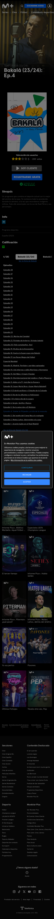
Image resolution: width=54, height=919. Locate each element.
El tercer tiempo (9, 573)
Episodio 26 (8, 320)
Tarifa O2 (30, 849)
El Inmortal (31, 764)
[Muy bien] (25, 158)
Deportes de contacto (10, 842)
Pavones (32, 665)
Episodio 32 (8, 295)
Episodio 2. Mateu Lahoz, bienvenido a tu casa (22, 420)
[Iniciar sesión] (49, 6)
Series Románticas (8, 783)
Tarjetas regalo (32, 852)
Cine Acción (6, 764)
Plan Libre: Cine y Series (35, 833)
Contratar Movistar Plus (35, 826)
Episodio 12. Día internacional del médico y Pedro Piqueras (27, 378)
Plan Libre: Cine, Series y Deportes (39, 829)
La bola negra (32, 754)
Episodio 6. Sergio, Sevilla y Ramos (17, 403)
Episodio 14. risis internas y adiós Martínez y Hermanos (25, 370)
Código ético (31, 823)
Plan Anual (31, 842)
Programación (7, 856)
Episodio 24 (8, 328)
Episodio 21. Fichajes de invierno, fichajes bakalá (23, 341)
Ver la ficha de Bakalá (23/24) (15, 430)
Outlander (30, 770)
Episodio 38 (8, 270)
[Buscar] (22, 6)
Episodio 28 (8, 311)
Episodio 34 (8, 286)
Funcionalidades (33, 813)
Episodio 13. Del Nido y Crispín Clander (19, 374)
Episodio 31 (7, 299)
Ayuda (27, 876)
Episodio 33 (8, 291)
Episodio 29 (8, 307)
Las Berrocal (31, 774)
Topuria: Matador (8, 839)
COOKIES (47, 899)
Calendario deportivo (42, 12)
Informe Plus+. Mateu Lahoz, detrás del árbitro (39, 620)
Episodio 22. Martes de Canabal (16, 336)
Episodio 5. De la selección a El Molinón (19, 407)
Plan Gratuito (31, 839)
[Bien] (22, 158)
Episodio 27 (8, 315)
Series (5, 12)
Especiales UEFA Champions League (37, 529)
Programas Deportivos (35, 790)
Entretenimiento (8, 793)
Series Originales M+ (9, 780)
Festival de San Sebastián (36, 783)
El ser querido (32, 751)
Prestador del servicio (12, 899)
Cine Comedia (7, 760)
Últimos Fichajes (9, 709)
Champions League (9, 813)
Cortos (4, 767)
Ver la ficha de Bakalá (28, 261)
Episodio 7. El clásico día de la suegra (18, 399)
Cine (14, 12)
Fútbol (23, 12)
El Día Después (7, 823)
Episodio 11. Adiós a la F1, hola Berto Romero (21, 382)
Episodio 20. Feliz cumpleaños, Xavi (17, 345)
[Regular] (19, 158)
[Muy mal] (13, 158)
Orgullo (4, 796)
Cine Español (6, 757)
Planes (29, 836)
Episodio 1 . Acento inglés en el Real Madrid (21, 424)
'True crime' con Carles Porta (37, 780)
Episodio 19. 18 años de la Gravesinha (18, 349)
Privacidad (37, 899)
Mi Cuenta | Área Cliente (35, 816)
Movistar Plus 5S (32, 796)
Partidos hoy (6, 852)
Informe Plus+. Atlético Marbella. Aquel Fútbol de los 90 (14, 529)
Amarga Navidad (33, 760)
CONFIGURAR (27, 468)
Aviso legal (26, 899)
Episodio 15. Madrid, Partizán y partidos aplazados (23, 366)
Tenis (4, 833)
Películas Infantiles (8, 774)
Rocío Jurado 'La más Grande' (37, 777)
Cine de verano (7, 770)
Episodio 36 (8, 278)
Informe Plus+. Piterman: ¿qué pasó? (13, 620)
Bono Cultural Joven (34, 846)
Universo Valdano (8, 826)
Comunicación (32, 856)
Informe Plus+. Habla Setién (37, 574)
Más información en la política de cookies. (26, 460)
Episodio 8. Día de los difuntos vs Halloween (21, 395)
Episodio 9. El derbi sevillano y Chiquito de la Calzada (25, 391)
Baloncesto (6, 829)
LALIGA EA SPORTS (8, 816)
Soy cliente (29, 168)
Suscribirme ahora (35, 6)
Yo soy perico (8, 665)
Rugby (4, 836)
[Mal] (16, 158)
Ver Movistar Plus (33, 810)
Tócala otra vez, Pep (37, 709)
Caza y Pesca (31, 793)
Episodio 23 (8, 332)
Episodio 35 (8, 282)
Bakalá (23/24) (26, 256)
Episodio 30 (8, 303)
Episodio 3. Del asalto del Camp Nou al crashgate (23, 416)
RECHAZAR (27, 475)
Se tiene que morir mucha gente (38, 767)
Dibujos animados (33, 787)
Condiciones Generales (35, 820)
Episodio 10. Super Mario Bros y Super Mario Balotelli (24, 386)
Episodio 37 (8, 274)
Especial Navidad (10, 361)
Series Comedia (7, 787)
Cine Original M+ (8, 754)
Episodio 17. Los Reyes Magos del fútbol (19, 357)
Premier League (8, 820)
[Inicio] (7, 5)
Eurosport (5, 846)
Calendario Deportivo (9, 849)
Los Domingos (32, 757)
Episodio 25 (8, 324)
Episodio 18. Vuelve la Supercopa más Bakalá (21, 353)
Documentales (7, 790)
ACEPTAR (27, 482)
